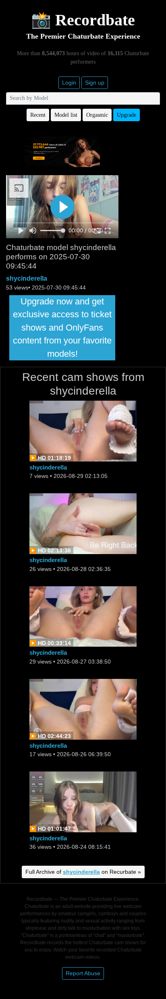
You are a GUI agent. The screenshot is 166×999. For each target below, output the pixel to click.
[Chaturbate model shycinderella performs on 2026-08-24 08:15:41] (83, 801)
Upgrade (126, 115)
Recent (38, 115)
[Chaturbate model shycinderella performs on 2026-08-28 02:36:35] (83, 523)
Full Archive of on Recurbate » (83, 872)
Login (69, 82)
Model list (65, 115)
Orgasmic (97, 115)
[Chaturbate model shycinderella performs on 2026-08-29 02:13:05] (83, 430)
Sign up (94, 82)
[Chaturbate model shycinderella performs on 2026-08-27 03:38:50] (83, 615)
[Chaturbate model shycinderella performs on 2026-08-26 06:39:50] (83, 708)
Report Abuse (83, 973)
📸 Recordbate (83, 20)
